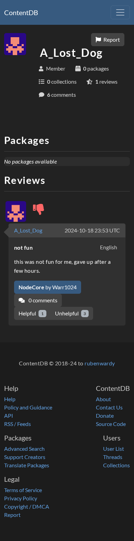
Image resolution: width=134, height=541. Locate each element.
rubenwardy (100, 363)
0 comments (42, 300)
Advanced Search (24, 448)
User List (113, 448)
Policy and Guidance (28, 407)
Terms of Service (23, 490)
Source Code (111, 423)
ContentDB (21, 12)
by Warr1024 (48, 287)
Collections (116, 465)
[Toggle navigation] (120, 12)
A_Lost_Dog (28, 230)
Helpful (31, 313)
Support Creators (24, 457)
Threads (112, 457)
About (103, 399)
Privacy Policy (20, 498)
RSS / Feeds (17, 423)
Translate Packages (26, 465)
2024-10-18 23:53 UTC (92, 230)
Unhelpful (70, 313)
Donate (105, 415)
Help (9, 399)
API (8, 415)
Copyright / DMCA (26, 506)
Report (111, 39)
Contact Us (109, 407)
